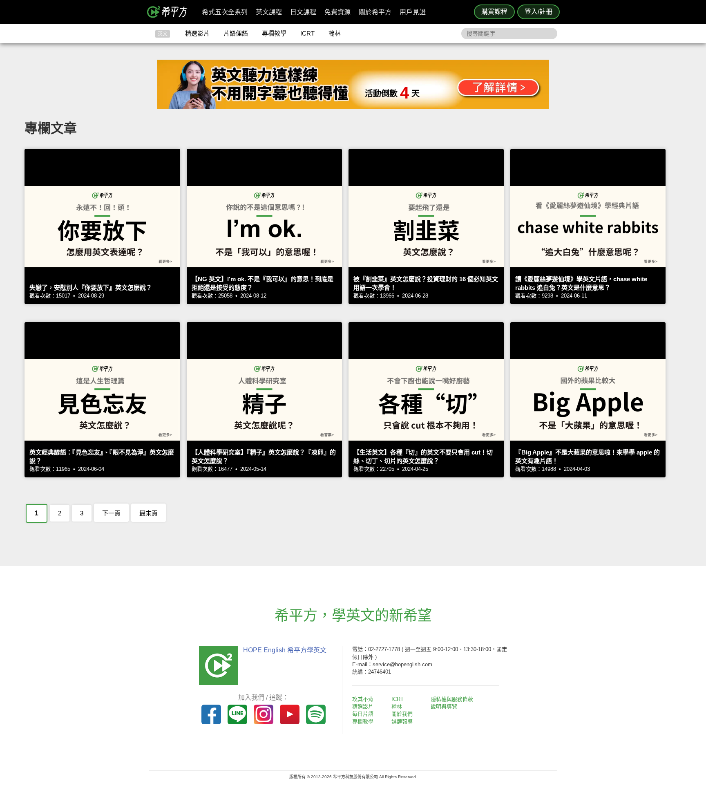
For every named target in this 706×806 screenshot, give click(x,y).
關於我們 (402, 714)
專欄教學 (274, 33)
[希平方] (170, 12)
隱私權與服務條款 (452, 699)
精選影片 (197, 33)
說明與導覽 (444, 706)
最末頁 (148, 513)
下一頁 (111, 513)
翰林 (334, 33)
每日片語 (362, 714)
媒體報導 (402, 722)
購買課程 (494, 11)
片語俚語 (235, 33)
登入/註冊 (538, 11)
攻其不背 (362, 699)
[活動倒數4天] (353, 106)
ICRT (307, 33)
